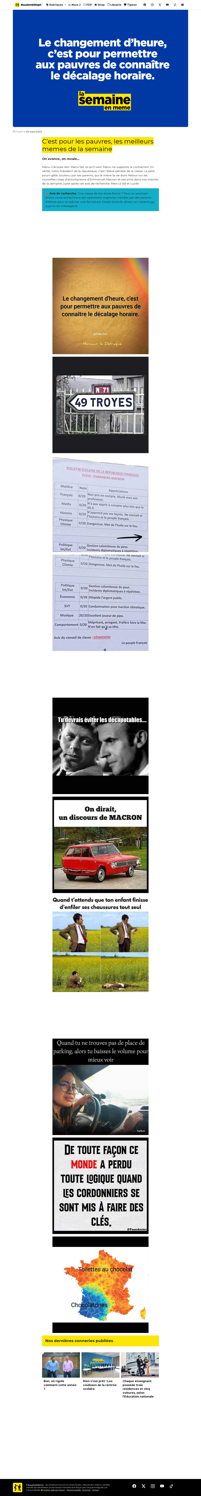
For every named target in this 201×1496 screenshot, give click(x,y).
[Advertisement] (100, 236)
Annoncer (86, 1490)
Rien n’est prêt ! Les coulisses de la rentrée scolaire (100, 1384)
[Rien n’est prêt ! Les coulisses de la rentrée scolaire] (100, 1365)
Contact (95, 1490)
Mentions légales (74, 1490)
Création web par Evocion (54, 1490)
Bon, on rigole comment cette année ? (60, 1384)
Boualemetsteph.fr (36, 1485)
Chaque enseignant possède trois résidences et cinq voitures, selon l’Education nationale (138, 1388)
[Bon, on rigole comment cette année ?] (61, 1365)
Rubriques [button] (56, 4)
